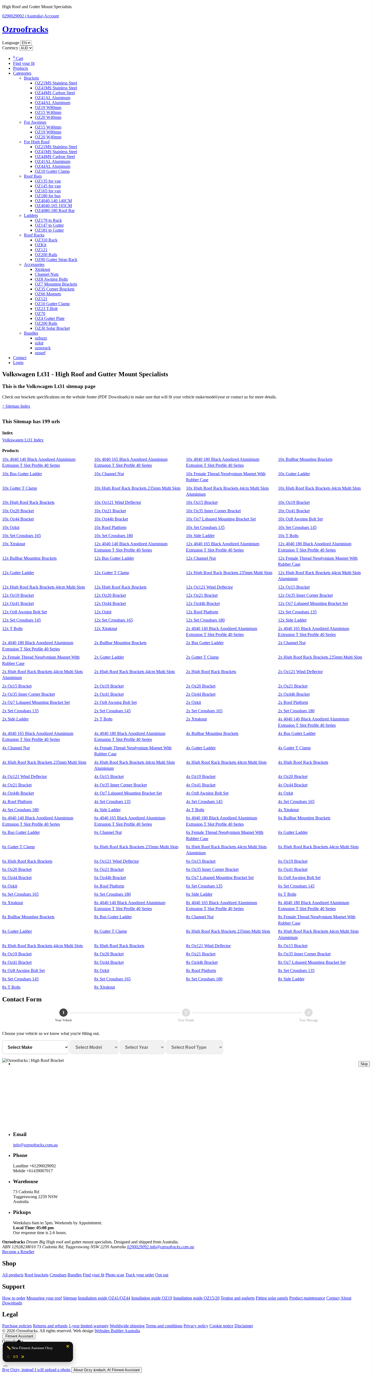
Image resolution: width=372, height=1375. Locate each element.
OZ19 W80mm (48, 107)
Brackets (31, 78)
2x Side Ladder (15, 719)
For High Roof (37, 142)
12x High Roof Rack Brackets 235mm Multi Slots (229, 572)
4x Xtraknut (288, 809)
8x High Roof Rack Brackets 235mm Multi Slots (228, 931)
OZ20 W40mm (48, 117)
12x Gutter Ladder (18, 572)
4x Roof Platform (17, 801)
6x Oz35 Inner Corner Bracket (212, 869)
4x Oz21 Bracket (17, 785)
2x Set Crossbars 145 (112, 710)
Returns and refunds (50, 1325)
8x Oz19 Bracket (17, 954)
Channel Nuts (47, 274)
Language (10, 42)
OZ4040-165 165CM (53, 205)
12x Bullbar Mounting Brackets (29, 558)
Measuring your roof (44, 1298)
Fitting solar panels (272, 1298)
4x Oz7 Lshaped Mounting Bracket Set (128, 793)
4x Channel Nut (16, 748)
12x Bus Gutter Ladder (114, 558)
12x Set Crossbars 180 (205, 620)
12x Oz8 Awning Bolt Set (24, 612)
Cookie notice (221, 1325)
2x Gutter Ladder (109, 657)
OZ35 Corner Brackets (54, 289)
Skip (364, 1064)
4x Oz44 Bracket (292, 785)
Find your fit (24, 63)
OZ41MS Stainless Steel (56, 88)
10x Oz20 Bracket (18, 510)
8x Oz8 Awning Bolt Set (23, 970)
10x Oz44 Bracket (18, 519)
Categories (22, 73)
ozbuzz (41, 338)
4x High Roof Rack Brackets (303, 762)
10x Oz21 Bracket (110, 510)
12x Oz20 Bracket (110, 595)
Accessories (34, 264)
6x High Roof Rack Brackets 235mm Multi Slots (136, 846)
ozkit (39, 343)
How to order (13, 1298)
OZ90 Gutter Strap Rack (56, 259)
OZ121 (41, 249)
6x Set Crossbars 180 (112, 894)
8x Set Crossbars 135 (296, 970)
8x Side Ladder (291, 979)
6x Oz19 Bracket (292, 861)
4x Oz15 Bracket (109, 776)
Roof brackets (36, 1275)
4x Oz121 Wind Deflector (24, 776)
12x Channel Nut (201, 558)
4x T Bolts (195, 809)
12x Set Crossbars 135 (297, 612)
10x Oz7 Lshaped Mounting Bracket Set (221, 519)
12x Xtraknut (105, 628)
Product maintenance (307, 1298)
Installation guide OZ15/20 (196, 1298)
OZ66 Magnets (48, 294)
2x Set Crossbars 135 (20, 710)
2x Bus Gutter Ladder (205, 642)
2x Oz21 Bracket (292, 686)
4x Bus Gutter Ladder (297, 733)
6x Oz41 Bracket (292, 869)
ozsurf (40, 352)
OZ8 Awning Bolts (51, 279)
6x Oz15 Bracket (200, 861)
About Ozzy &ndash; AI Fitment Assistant (107, 1370)
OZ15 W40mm (48, 112)
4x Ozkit (285, 793)
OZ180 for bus (47, 195)
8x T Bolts (11, 987)
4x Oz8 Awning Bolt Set (207, 793)
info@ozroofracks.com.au (35, 1145)
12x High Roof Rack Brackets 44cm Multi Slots (43, 587)
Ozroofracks (25, 29)
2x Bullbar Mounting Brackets (120, 642)
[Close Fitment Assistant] (5, 1366)
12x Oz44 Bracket (110, 603)
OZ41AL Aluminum (52, 97)
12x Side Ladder (292, 620)
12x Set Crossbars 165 (113, 620)
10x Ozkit (10, 527)
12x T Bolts (12, 628)
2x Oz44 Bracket (200, 694)
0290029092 (22, 16)
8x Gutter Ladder (17, 931)
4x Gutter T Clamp (294, 748)
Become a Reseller (18, 1251)
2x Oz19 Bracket (109, 686)
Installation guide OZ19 (151, 1298)
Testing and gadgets (238, 1298)
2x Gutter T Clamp (202, 657)
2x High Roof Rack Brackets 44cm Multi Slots (134, 671)
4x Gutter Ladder (201, 748)
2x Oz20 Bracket (200, 686)
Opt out (161, 1275)
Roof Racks (34, 235)
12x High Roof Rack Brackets (120, 587)
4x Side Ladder (107, 809)
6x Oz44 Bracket (17, 877)
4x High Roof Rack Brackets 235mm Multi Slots (44, 762)
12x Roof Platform (202, 612)
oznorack (43, 348)
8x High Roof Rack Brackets (119, 945)
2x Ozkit (193, 702)
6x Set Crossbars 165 (20, 894)
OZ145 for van (48, 186)
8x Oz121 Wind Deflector (208, 945)
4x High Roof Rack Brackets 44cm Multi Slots (226, 762)
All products (12, 1275)
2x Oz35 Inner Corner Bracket (28, 694)
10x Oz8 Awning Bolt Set (300, 519)
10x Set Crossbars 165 (21, 535)
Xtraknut (42, 269)
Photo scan (114, 1275)
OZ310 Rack (46, 240)
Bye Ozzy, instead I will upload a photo (36, 1369)
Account (51, 16)
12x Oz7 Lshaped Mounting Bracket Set (313, 603)
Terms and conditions (164, 1325)
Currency (10, 48)
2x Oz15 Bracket (17, 686)
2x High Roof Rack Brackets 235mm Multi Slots (320, 657)
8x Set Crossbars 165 (112, 979)
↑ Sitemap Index (16, 406)
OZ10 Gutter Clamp (52, 171)
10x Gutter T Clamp (19, 488)
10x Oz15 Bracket (202, 502)
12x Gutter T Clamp (111, 572)
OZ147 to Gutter (49, 225)
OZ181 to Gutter (49, 230)
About (345, 1298)
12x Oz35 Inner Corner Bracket (305, 595)
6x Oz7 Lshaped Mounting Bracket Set (220, 877)
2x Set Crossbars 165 (204, 710)
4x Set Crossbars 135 (112, 801)
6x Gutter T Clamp (18, 846)
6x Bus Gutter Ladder (21, 832)
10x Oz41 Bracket (294, 510)
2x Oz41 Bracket (109, 694)
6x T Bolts (287, 894)
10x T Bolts (288, 535)
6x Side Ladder (199, 894)
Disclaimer (243, 1325)
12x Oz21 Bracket (202, 595)
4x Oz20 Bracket (292, 776)
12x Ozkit (102, 612)
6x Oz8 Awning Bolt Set (299, 877)
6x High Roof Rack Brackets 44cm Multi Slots (318, 846)
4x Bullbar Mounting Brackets (212, 733)
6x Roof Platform (109, 886)
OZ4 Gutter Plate (50, 318)
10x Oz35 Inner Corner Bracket (213, 510)
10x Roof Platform (110, 527)
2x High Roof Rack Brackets (211, 671)
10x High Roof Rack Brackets (28, 502)
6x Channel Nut (108, 832)
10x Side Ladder (200, 535)
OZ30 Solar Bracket (52, 328)
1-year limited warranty (89, 1325)
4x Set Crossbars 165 (296, 801)
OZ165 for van (48, 191)
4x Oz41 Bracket (200, 785)
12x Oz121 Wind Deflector (209, 587)
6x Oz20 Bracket (17, 869)
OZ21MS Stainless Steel (56, 83)
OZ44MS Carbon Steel (55, 92)
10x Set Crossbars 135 (205, 527)
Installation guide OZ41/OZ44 (104, 1298)
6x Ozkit (9, 886)
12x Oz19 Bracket (18, 595)
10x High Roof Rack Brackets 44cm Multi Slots (319, 488)
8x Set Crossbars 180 (204, 979)
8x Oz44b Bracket (202, 962)
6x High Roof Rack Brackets (27, 861)
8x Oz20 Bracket (109, 954)
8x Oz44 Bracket (109, 962)
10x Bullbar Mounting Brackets (305, 459)
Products (20, 68)
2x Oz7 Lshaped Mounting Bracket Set (36, 702)
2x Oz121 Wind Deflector (300, 671)
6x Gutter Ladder (293, 832)
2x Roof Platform (293, 702)
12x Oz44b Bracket (203, 603)
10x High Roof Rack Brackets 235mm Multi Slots (137, 488)
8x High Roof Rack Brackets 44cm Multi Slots (42, 945)
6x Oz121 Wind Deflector (116, 861)
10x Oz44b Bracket (111, 519)
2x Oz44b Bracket (294, 694)
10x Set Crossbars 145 (297, 527)
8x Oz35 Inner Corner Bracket (304, 954)
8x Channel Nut (200, 916)
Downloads (12, 1303)
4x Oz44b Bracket (18, 793)
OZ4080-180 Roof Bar (55, 210)
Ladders (31, 215)
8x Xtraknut (104, 987)
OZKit (40, 245)
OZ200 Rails (46, 254)
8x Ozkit (101, 970)
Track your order (139, 1275)
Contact (19, 357)
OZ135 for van (48, 181)
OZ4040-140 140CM (53, 200)
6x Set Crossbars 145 (296, 886)
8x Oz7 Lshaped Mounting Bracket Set (312, 962)
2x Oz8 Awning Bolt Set (115, 702)
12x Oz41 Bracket (18, 603)
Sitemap (70, 1298)
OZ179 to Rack (48, 220)
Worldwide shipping (127, 1325)
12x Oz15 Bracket (294, 587)
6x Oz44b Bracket (110, 877)
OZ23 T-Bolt (46, 308)
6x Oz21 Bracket (109, 869)
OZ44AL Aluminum (52, 102)
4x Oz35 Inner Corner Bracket (120, 785)
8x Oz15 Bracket (292, 945)
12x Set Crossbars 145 (21, 620)
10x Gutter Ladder (294, 473)
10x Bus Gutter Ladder (22, 473)
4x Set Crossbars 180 (20, 809)
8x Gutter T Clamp (110, 931)
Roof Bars (33, 176)
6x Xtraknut (12, 902)
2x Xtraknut (196, 719)
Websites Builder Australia (117, 1330)
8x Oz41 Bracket (17, 962)
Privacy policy (196, 1325)
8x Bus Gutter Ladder (113, 916)
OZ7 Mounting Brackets (56, 284)
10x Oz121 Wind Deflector (117, 502)
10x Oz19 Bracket (294, 502)
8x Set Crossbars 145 (20, 979)
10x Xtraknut (13, 543)
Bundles (31, 333)
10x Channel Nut (109, 473)
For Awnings (35, 122)
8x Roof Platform (201, 970)
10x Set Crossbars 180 (113, 535)
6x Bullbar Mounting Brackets (304, 818)
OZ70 (40, 313)
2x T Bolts (103, 719)
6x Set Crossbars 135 (204, 886)
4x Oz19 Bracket (200, 776)
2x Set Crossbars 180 (296, 710)
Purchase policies (17, 1325)
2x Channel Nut (292, 642)
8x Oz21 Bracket (200, 954)
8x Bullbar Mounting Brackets (28, 916)
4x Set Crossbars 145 (204, 801)
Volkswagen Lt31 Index (23, 440)
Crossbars (58, 1275)
